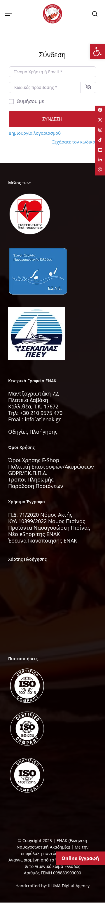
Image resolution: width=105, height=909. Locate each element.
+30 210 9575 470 (41, 412)
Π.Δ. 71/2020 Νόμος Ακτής (40, 514)
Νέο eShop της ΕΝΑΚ (34, 534)
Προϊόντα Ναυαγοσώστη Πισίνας (49, 527)
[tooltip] (100, 111)
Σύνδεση (52, 119)
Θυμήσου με (30, 101)
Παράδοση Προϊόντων (35, 485)
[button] (8, 14)
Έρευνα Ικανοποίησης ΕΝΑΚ (42, 540)
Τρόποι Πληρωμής (31, 479)
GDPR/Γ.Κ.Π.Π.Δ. (27, 473)
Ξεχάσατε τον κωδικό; (74, 142)
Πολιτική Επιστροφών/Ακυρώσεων (51, 466)
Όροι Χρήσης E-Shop (33, 460)
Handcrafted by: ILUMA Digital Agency (52, 885)
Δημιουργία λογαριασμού (35, 133)
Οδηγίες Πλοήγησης (32, 431)
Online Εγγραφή (80, 858)
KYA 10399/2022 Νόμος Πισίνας (46, 521)
